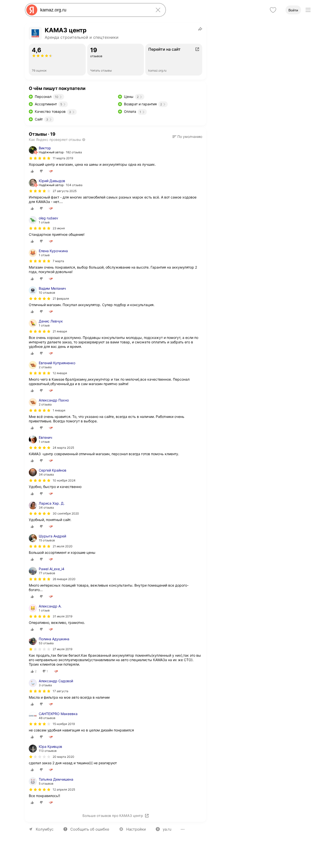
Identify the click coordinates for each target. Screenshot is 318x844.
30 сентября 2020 (66, 513)
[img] (40, 158)
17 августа (60, 691)
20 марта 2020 (63, 757)
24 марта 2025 (63, 447)
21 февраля (61, 298)
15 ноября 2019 (64, 724)
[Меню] (308, 10)
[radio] (32, 171)
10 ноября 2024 (64, 480)
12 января (60, 373)
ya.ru (167, 829)
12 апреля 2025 (64, 789)
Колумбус (44, 829)
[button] (187, 136)
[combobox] (94, 9)
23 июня (59, 228)
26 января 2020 (64, 579)
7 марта (58, 261)
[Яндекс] (31, 9)
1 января (59, 410)
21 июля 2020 (63, 546)
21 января (60, 331)
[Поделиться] (200, 29)
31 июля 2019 (62, 616)
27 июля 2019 (62, 649)
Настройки (136, 829)
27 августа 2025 (65, 191)
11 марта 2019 (63, 158)
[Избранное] (273, 9)
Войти (293, 10)
